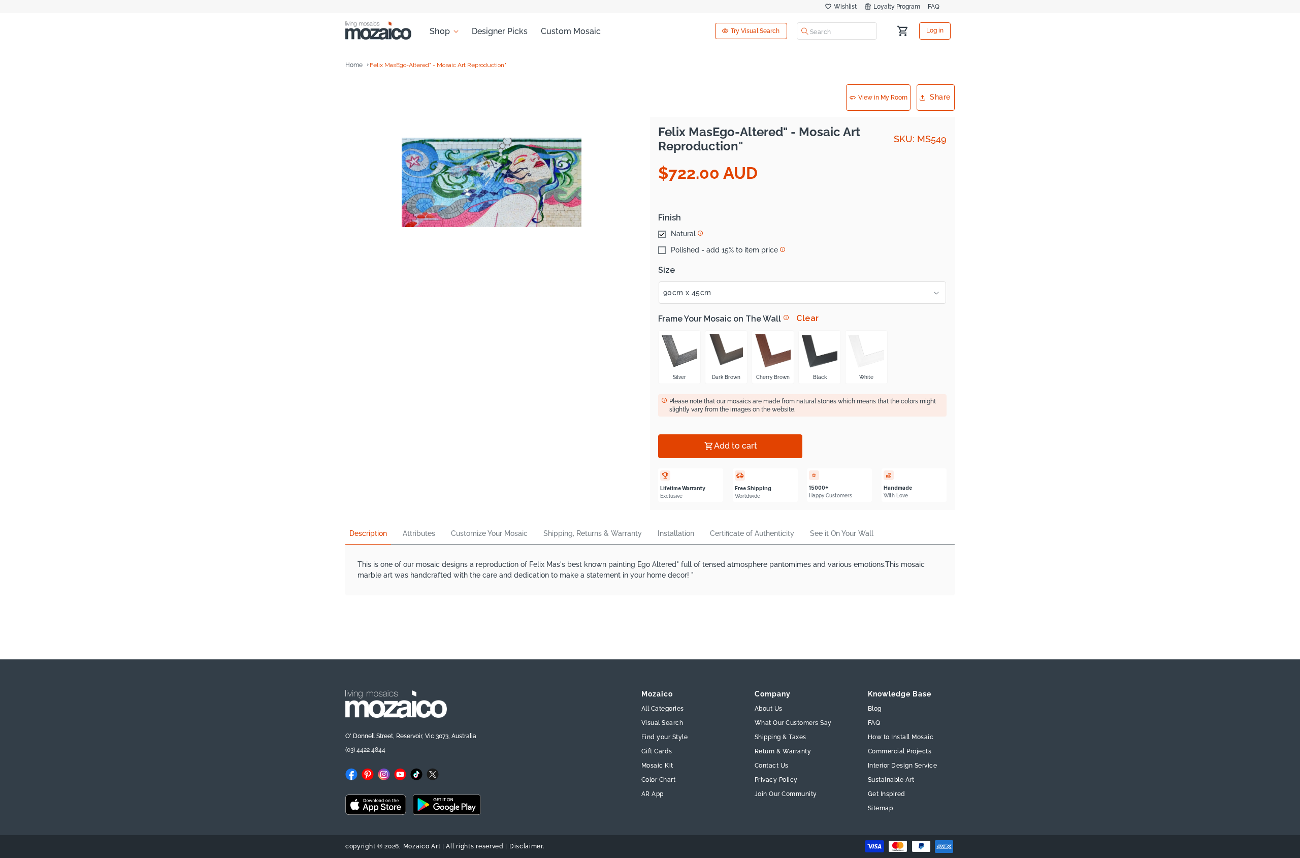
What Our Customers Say (793, 722)
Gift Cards (656, 751)
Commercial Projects (900, 751)
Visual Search (662, 722)
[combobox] (837, 31)
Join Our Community (786, 794)
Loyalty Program (896, 6)
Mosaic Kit (657, 765)
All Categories (662, 708)
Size (666, 270)
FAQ (933, 6)
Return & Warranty (783, 751)
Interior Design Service (902, 765)
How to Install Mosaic (901, 737)
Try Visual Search (755, 31)
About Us (769, 708)
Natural (683, 234)
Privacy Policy (776, 779)
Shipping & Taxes (780, 737)
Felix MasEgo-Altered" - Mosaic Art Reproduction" (438, 65)
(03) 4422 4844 (365, 749)
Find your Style (664, 737)
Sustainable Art (891, 779)
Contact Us (772, 765)
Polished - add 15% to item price (724, 250)
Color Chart (658, 779)
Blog (875, 708)
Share (940, 97)
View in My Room (882, 97)
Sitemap (880, 808)
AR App (652, 794)
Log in (935, 31)
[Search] (804, 31)
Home (354, 65)
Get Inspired (886, 794)
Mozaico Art (422, 846)
